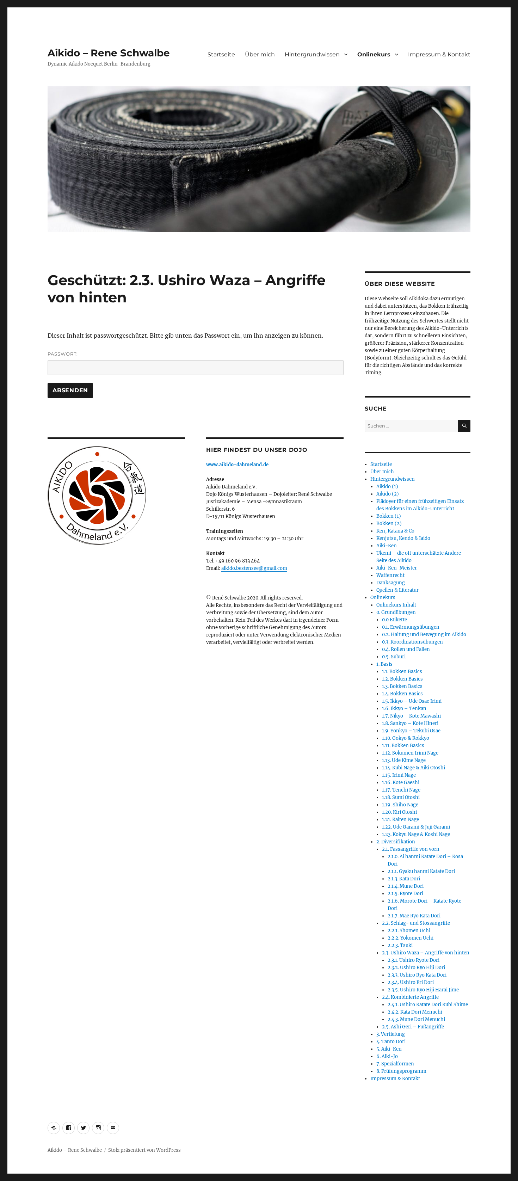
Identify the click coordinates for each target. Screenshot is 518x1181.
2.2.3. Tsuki (400, 945)
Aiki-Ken (386, 546)
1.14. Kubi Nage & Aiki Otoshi (413, 768)
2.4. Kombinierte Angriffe (410, 997)
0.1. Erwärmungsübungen (410, 627)
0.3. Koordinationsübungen (412, 642)
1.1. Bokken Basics (402, 672)
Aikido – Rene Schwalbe (109, 53)
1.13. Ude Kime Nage (404, 760)
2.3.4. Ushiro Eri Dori (411, 982)
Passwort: (63, 354)
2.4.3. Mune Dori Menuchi (416, 1019)
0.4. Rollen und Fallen (406, 649)
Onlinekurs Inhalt (396, 605)
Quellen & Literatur (397, 590)
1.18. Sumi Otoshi (401, 797)
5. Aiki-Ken (389, 1049)
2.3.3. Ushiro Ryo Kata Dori (417, 975)
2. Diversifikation (395, 842)
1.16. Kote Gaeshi (400, 783)
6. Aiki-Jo (387, 1056)
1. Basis (384, 664)
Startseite (221, 54)
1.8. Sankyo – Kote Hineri (410, 723)
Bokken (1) (388, 516)
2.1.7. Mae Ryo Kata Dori (414, 916)
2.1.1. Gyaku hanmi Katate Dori (421, 871)
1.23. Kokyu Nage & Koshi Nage (416, 834)
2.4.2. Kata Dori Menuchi (415, 1012)
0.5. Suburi (394, 657)
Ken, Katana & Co (395, 531)
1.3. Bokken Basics (402, 686)
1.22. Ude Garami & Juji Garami (416, 827)
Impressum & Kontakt (439, 54)
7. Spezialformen (395, 1064)
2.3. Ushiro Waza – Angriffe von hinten (425, 953)
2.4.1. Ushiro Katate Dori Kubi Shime (428, 1005)
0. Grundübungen (396, 612)
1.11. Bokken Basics (403, 746)
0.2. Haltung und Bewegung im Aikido (424, 635)
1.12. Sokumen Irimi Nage (410, 753)
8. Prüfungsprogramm (401, 1071)
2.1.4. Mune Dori (406, 886)
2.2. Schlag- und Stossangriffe (416, 923)
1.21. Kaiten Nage (400, 820)
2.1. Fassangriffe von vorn (410, 849)
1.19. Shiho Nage (400, 805)
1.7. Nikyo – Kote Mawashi (411, 716)
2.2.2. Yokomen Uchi (410, 938)
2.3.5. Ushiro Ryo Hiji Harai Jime (423, 990)
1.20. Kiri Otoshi (399, 812)
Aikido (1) (387, 487)
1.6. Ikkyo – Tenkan (404, 709)
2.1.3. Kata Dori (404, 879)
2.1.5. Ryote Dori (405, 894)
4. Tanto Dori (391, 1042)
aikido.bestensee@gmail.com (254, 568)
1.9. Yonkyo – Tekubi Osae (411, 731)
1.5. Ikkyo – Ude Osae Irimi (412, 701)
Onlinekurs (373, 54)
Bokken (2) (389, 524)
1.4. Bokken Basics (402, 694)
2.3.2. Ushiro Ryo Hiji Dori (416, 968)
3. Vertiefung (390, 1034)
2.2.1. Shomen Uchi (409, 931)
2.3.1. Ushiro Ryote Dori (413, 960)
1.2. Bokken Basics (402, 679)
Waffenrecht (390, 575)
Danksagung (390, 583)
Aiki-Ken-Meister (396, 568)
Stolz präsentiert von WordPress (144, 1150)
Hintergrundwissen (312, 54)
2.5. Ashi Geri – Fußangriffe (413, 1027)
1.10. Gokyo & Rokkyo (405, 738)
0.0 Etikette (394, 620)
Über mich (260, 54)
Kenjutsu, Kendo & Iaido (403, 538)
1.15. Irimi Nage (399, 775)
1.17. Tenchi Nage (401, 790)
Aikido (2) (387, 494)
